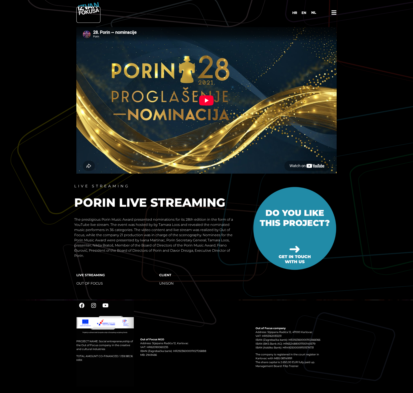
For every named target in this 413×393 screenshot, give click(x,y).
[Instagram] (93, 305)
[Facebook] (81, 305)
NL (313, 13)
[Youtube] (105, 305)
